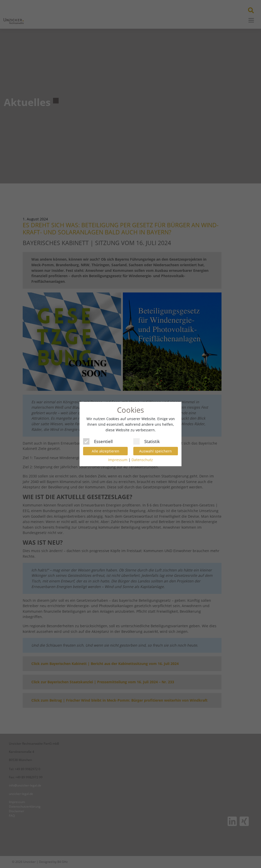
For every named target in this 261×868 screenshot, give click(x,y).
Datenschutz (142, 459)
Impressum (117, 459)
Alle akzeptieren (105, 451)
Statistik (152, 440)
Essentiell (103, 440)
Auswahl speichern (155, 451)
